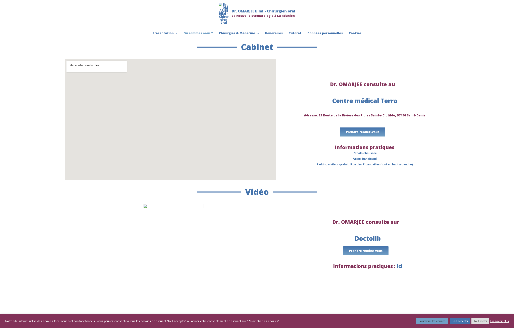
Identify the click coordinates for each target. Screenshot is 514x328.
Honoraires (274, 33)
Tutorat (295, 33)
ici (400, 266)
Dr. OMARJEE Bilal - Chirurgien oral (263, 11)
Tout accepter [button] (460, 321)
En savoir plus (499, 321)
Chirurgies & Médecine (237, 33)
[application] (175, 33)
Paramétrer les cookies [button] (431, 321)
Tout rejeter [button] (480, 321)
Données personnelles (325, 33)
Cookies (355, 33)
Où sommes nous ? (198, 33)
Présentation (163, 33)
